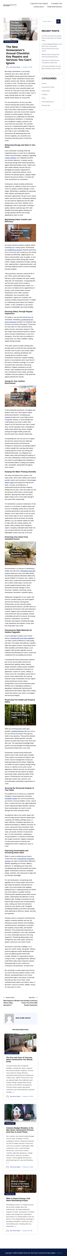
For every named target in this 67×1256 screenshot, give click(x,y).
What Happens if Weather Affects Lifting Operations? (11, 1003)
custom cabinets (10, 158)
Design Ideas (39, 7)
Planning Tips (56, 3)
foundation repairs (11, 798)
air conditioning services (13, 250)
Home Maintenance (54, 7)
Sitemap (59, 1253)
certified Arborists (17, 731)
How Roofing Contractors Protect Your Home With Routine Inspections (29, 1003)
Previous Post (10, 997)
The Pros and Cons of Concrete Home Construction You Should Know (51, 38)
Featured (44, 94)
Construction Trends (39, 3)
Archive (44, 83)
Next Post (32, 997)
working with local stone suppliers (22, 638)
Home (43, 98)
